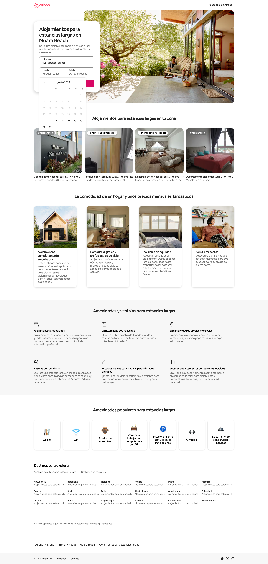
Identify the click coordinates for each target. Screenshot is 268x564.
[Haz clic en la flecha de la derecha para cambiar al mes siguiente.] (81, 82)
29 (81, 120)
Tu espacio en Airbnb (220, 5)
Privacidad (61, 558)
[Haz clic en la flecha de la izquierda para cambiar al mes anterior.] (45, 82)
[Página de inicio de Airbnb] (42, 5)
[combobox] (67, 63)
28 (75, 120)
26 (62, 120)
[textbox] (53, 74)
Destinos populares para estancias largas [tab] (55, 472)
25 (56, 120)
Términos (74, 558)
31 (50, 127)
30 (44, 127)
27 (68, 120)
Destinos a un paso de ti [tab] (93, 472)
